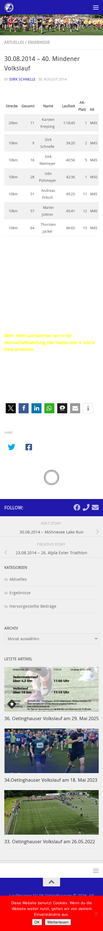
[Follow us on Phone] (86, 507)
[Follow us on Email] (95, 507)
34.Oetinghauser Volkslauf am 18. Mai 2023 (50, 780)
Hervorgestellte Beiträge (32, 606)
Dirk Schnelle (22, 79)
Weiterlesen (58, 922)
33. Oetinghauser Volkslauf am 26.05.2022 (49, 841)
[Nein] (96, 913)
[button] (11, 408)
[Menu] (96, 7)
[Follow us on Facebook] (77, 507)
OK (37, 922)
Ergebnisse (39, 42)
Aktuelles (14, 42)
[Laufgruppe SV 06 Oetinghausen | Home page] (10, 7)
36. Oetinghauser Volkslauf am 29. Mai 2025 (51, 718)
